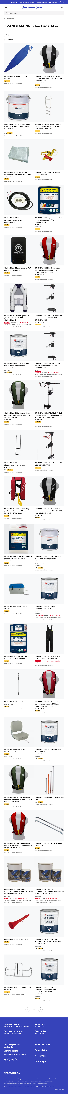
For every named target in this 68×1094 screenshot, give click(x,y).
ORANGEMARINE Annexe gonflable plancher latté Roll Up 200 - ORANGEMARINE (16, 318)
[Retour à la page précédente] (27, 1009)
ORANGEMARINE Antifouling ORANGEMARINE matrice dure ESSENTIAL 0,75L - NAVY (45, 990)
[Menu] (6, 7)
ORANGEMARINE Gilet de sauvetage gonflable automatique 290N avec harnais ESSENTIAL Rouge (48, 704)
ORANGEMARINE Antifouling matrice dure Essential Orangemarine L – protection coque (48, 559)
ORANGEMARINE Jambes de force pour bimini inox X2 (49, 844)
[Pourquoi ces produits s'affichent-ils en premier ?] (4, 40)
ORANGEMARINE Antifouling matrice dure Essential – (48, 751)
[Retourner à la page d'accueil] (32, 7)
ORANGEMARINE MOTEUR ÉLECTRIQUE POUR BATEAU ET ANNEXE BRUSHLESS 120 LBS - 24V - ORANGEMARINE (48, 415)
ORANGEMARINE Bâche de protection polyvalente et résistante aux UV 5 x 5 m (18, 173)
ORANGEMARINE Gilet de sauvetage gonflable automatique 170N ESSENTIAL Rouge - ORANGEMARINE (18, 845)
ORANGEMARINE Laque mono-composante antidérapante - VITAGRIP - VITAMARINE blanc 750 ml (49, 891)
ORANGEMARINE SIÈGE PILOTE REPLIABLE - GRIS (15, 751)
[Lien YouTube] (12, 1059)
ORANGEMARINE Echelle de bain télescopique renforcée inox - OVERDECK (15, 465)
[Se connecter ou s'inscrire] (58, 7)
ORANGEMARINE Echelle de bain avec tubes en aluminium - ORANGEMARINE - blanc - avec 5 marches (49, 126)
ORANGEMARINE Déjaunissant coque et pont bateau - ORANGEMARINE (18, 558)
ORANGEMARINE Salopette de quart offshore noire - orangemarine (48, 657)
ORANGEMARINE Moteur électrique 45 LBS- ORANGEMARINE (48, 464)
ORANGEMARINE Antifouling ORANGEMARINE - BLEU (45, 608)
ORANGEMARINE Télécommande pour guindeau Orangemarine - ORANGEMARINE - (17, 220)
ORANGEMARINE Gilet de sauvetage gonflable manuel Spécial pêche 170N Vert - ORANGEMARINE (18, 415)
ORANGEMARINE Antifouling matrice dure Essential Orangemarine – (17, 365)
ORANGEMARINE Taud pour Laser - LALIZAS (16, 77)
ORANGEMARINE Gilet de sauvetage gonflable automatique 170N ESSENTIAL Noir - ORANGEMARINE (49, 511)
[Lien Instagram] (16, 1059)
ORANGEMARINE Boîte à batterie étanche (16, 608)
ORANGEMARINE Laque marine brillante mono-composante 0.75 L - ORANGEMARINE (49, 220)
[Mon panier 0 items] (62, 7)
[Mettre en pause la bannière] (60, 2)
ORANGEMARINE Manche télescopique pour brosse (18, 703)
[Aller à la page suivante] (40, 1009)
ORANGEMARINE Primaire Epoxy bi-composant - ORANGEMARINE (16, 657)
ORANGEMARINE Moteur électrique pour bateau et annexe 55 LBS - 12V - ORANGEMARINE (49, 318)
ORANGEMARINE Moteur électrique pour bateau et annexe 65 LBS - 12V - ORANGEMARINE (49, 366)
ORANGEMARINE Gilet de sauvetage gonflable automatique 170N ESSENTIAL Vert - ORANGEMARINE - (18, 800)
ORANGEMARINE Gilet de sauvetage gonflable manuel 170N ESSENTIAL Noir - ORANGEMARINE (49, 78)
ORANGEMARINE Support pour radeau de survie (18, 988)
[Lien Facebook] (5, 1059)
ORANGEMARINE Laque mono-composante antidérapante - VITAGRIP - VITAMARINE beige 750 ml (18, 891)
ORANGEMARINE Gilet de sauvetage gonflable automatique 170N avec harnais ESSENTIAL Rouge (48, 270)
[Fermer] (63, 2)
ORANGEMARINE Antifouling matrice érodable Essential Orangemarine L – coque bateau (17, 126)
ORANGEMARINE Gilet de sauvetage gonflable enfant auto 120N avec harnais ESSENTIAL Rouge (17, 511)
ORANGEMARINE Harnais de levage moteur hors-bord (47, 173)
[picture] (19, 58)
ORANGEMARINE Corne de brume (16, 939)
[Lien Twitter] (8, 1059)
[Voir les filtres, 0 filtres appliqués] (6, 35)
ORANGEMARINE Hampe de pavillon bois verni (49, 799)
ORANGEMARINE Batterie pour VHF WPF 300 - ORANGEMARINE (18, 269)
